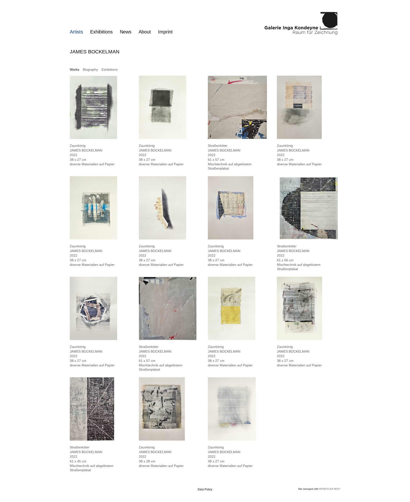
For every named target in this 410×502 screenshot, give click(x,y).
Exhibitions (101, 31)
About (145, 31)
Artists (76, 31)
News (125, 31)
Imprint (165, 31)
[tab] (74, 69)
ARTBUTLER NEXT (329, 489)
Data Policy (205, 489)
